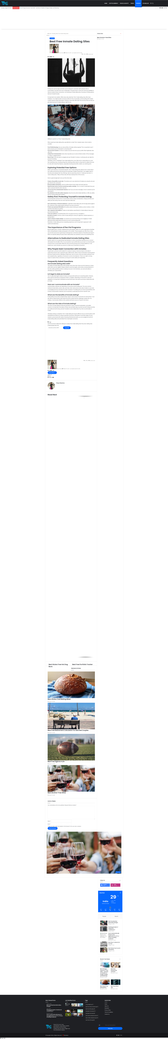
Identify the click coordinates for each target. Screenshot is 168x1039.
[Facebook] (0, 1038)
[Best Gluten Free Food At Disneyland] (103, 949)
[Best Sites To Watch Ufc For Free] (103, 944)
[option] (71, 409)
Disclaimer (107, 1008)
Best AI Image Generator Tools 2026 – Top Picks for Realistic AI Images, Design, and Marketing (104, 972)
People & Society (124, 3)
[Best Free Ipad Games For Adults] (74, 1005)
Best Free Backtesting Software (26, 7)
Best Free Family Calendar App (92, 1006)
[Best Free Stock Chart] (68, 1011)
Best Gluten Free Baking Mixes (104, 986)
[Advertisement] (84, 19)
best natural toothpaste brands (92, 1015)
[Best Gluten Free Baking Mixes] (105, 982)
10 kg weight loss (89, 1004)
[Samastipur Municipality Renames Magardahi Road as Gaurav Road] (68, 1006)
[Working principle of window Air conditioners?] (103, 928)
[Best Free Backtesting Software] (115, 965)
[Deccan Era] (5, 3)
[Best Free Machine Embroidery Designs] (103, 923)
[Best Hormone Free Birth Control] (74, 1014)
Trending (138, 3)
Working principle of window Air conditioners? (113, 928)
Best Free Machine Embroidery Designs (113, 922)
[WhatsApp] (3, 1038)
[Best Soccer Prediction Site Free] (68, 1014)
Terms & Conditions (109, 1012)
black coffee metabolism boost (92, 1017)
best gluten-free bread (90, 1011)
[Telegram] (4, 1038)
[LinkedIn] (2, 1038)
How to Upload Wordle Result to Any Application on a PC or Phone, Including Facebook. (113, 936)
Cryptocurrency (113, 3)
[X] (1, 1038)
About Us (107, 1006)
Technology (145, 3)
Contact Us (107, 1014)
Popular (104, 916)
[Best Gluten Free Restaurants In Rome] (80, 1014)
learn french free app (90, 1020)
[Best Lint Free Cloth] (80, 1011)
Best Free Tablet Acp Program (60, 409)
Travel (132, 3)
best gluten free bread (90, 1013)
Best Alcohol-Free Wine (104, 37)
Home (105, 3)
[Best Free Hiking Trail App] (74, 1011)
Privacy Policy (108, 1010)
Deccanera (66, 1035)
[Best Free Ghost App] (115, 982)
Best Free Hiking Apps (90, 1008)
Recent (116, 916)
